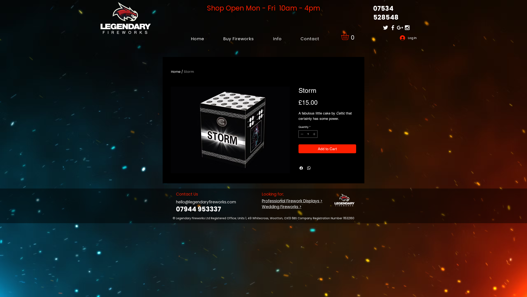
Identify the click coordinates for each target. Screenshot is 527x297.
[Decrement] (301, 134)
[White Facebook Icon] (392, 27)
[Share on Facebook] (301, 168)
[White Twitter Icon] (385, 27)
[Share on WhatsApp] (309, 168)
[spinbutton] (308, 134)
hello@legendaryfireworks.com (206, 202)
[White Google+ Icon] (400, 27)
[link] (349, 36)
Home (176, 71)
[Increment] (314, 134)
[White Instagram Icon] (407, 27)
